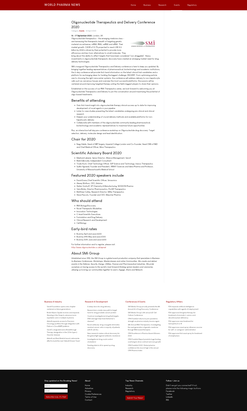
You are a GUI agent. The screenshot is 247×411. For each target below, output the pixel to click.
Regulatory (130, 391)
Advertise (89, 388)
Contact (88, 400)
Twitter (169, 394)
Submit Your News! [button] (135, 398)
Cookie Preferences (93, 394)
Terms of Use (90, 397)
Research (129, 388)
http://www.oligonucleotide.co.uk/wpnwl (88, 247)
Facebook (170, 391)
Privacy (88, 391)
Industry (128, 385)
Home (87, 385)
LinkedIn (169, 397)
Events (81, 31)
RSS (167, 400)
